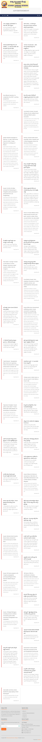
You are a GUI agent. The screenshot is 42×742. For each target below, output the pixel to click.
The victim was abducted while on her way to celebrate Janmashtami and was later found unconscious (10, 697)
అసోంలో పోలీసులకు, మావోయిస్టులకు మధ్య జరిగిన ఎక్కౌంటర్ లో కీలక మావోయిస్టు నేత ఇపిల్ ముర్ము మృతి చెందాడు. (31, 562)
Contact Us (25, 716)
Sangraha (39, 739)
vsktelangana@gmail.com (27, 730)
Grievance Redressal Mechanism (28, 713)
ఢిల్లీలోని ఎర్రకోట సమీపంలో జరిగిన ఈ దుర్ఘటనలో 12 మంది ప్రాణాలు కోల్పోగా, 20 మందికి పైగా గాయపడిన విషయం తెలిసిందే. (31, 508)
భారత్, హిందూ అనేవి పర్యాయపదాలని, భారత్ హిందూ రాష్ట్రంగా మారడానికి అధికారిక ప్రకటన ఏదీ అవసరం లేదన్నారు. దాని (10, 479)
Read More (16, 32)
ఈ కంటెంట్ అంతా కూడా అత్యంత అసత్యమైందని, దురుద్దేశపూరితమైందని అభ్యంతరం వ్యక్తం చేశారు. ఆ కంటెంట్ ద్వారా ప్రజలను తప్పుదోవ (10, 345)
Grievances (25, 714)
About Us (24, 711)
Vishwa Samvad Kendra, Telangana (12, 737)
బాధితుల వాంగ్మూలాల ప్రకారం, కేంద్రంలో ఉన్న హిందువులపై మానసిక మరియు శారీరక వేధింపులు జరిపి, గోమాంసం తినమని (10, 246)
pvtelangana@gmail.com (27, 732)
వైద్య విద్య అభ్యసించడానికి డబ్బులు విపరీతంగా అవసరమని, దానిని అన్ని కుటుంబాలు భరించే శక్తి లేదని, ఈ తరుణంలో (31, 100)
